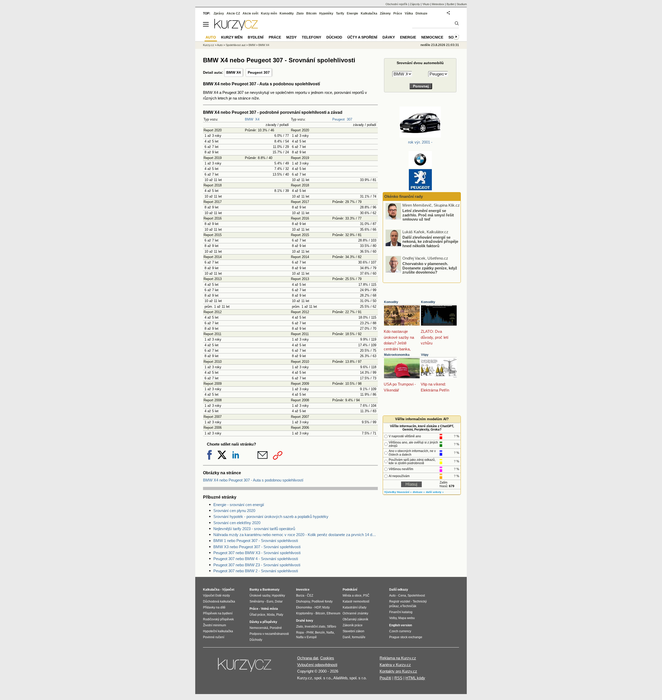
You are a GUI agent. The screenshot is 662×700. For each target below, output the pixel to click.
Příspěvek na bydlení (217, 613)
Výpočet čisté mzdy (216, 595)
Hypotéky (326, 13)
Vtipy (424, 355)
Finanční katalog (400, 612)
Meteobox (438, 4)
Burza (300, 595)
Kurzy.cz (208, 45)
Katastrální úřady (354, 607)
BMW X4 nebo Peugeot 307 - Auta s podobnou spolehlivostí (253, 480)
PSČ (366, 595)
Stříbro (331, 626)
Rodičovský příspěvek (218, 619)
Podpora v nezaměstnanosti (269, 634)
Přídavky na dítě (214, 607)
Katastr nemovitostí (356, 601)
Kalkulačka (369, 13)
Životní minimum (214, 625)
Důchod (334, 37)
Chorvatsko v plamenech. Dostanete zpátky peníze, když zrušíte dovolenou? (429, 267)
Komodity (391, 302)
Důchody (256, 640)
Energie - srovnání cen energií (238, 504)
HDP (317, 607)
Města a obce (352, 595)
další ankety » (435, 492)
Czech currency (400, 631)
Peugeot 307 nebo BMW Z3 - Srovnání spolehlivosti (256, 565)
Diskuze (421, 13)
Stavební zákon (353, 631)
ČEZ (310, 595)
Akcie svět (250, 13)
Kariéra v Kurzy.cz (395, 665)
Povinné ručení (213, 637)
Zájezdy (415, 4)
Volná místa (269, 609)
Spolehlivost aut (235, 45)
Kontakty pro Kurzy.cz (398, 671)
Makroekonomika (397, 355)
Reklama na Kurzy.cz (398, 658)
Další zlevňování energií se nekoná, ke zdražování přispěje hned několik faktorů (430, 241)
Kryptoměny (304, 613)
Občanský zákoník (355, 619)
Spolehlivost (416, 595)
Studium (462, 4)
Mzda (271, 614)
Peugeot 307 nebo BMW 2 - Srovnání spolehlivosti (255, 571)
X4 (257, 119)
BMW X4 (233, 72)
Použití (385, 678)
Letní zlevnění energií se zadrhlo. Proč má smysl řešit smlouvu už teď (428, 214)
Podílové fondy (322, 601)
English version (400, 625)
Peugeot (338, 119)
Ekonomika (304, 607)
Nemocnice (432, 37)
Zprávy (219, 13)
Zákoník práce (353, 625)
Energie (352, 13)
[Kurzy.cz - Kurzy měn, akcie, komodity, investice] (236, 29)
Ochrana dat (307, 658)
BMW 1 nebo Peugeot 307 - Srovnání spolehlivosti (255, 540)
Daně (346, 637)
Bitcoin (311, 13)
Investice (303, 589)
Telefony (311, 37)
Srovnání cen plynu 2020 (234, 510)
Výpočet (228, 589)
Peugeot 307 (259, 72)
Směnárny (257, 601)
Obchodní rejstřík (397, 4)
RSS (398, 678)
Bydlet (450, 4)
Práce (397, 13)
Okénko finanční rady (403, 196)
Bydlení (256, 37)
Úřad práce (257, 614)
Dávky (388, 37)
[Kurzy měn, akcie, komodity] (245, 667)
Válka (409, 13)
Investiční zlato (315, 626)
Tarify (340, 13)
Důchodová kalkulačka (219, 601)
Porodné (276, 628)
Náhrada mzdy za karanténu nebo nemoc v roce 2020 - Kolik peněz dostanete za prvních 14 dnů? (295, 534)
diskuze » (419, 492)
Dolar (279, 601)
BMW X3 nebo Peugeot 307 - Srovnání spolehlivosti (256, 547)
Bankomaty (271, 589)
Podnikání (350, 589)
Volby (393, 618)
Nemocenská (259, 628)
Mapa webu (406, 618)
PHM (309, 632)
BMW (249, 119)
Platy (279, 614)
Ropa (300, 632)
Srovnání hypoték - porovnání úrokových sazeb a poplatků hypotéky (270, 516)
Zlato (300, 13)
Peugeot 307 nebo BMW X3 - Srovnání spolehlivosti (256, 553)
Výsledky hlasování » (398, 492)
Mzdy (291, 37)
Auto (220, 45)
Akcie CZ (233, 13)
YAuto (426, 4)
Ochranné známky (355, 613)
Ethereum (333, 613)
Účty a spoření (362, 37)
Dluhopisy (303, 601)
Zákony (385, 13)
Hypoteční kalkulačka (218, 631)
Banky (254, 589)
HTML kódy (415, 678)
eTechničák (408, 606)
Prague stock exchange (405, 637)
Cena (402, 595)
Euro (270, 601)
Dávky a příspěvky (263, 622)
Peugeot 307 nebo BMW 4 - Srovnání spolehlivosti (255, 558)
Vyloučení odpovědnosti (317, 665)
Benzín (320, 632)
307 (349, 119)
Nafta (330, 632)
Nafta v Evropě (306, 637)
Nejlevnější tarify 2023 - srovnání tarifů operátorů (254, 528)
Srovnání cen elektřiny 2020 (236, 523)
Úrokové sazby (260, 595)
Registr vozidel (399, 601)
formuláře (358, 637)
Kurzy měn (269, 13)
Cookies (327, 658)
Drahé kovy (304, 620)
